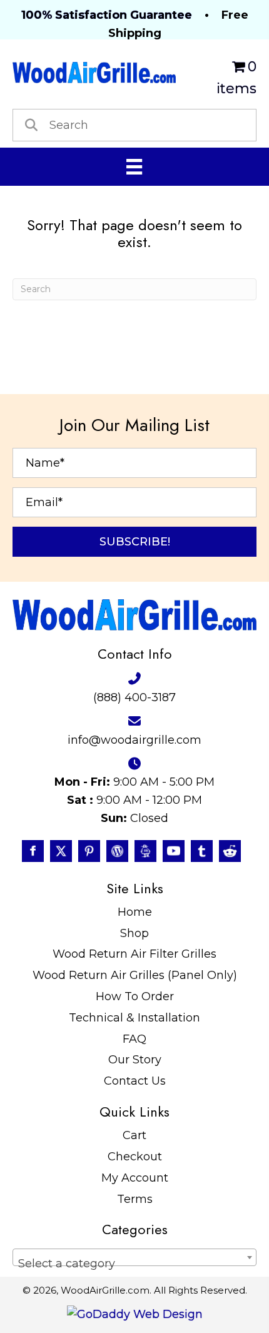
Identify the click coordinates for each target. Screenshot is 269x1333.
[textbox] (134, 1263)
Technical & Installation (134, 1018)
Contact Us (135, 1081)
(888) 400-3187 (134, 697)
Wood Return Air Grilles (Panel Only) (135, 975)
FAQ (134, 1039)
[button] (134, 542)
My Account (134, 1178)
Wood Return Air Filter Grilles (134, 954)
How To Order (135, 996)
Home (135, 912)
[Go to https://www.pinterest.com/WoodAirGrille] (89, 851)
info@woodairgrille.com (134, 740)
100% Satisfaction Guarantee (106, 15)
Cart (134, 1135)
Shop (134, 933)
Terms (135, 1199)
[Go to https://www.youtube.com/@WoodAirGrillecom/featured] (174, 851)
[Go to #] (117, 851)
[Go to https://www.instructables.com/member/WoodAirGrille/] (145, 851)
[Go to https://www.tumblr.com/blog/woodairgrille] (202, 851)
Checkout (135, 1156)
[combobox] (134, 1257)
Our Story (134, 1060)
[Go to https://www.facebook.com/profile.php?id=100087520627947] (33, 851)
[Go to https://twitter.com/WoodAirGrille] (61, 851)
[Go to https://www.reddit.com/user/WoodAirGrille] (230, 851)
